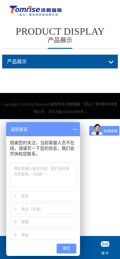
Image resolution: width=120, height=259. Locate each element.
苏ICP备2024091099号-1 (67, 112)
